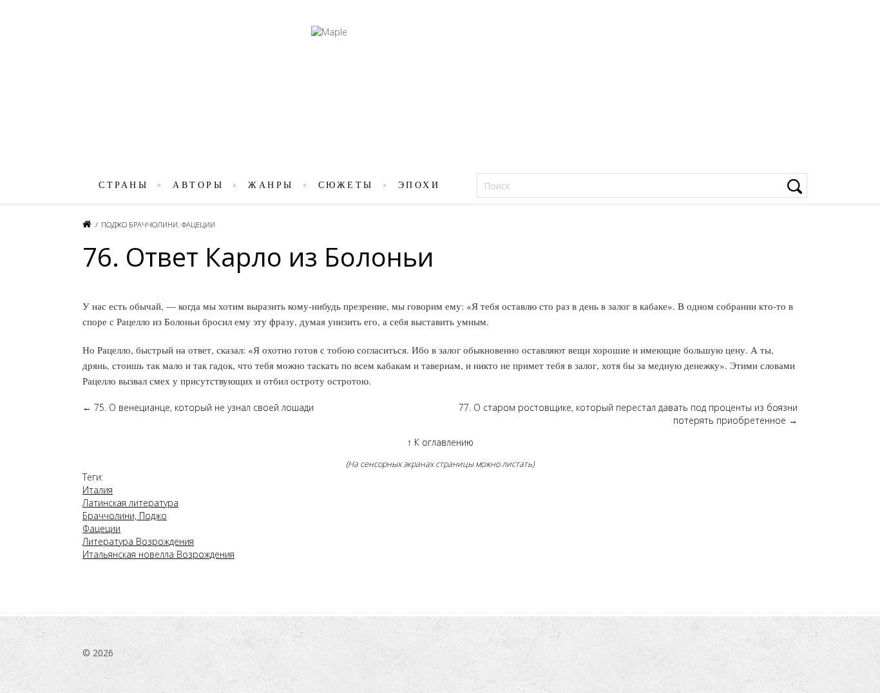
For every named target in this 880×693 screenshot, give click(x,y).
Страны (123, 185)
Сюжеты (346, 185)
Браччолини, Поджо (124, 515)
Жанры (271, 185)
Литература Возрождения (138, 541)
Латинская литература (130, 503)
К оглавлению (440, 442)
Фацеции (101, 528)
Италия (97, 490)
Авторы (198, 185)
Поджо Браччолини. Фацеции (158, 224)
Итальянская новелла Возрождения (158, 554)
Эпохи (419, 185)
